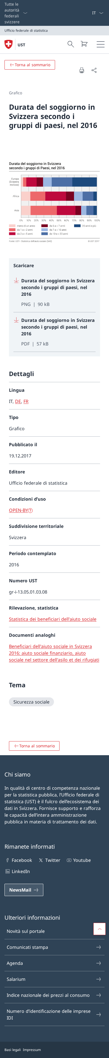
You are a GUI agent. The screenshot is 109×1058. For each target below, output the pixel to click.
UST (21, 44)
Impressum (32, 1049)
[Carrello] (84, 44)
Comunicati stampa (27, 947)
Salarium (16, 979)
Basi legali (12, 1049)
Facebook (22, 860)
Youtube (82, 860)
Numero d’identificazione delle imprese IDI (49, 1014)
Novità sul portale (26, 931)
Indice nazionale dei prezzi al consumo (48, 995)
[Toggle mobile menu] (100, 44)
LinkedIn (21, 871)
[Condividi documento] (94, 70)
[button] (99, 929)
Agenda (15, 963)
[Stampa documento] (81, 70)
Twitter (52, 860)
